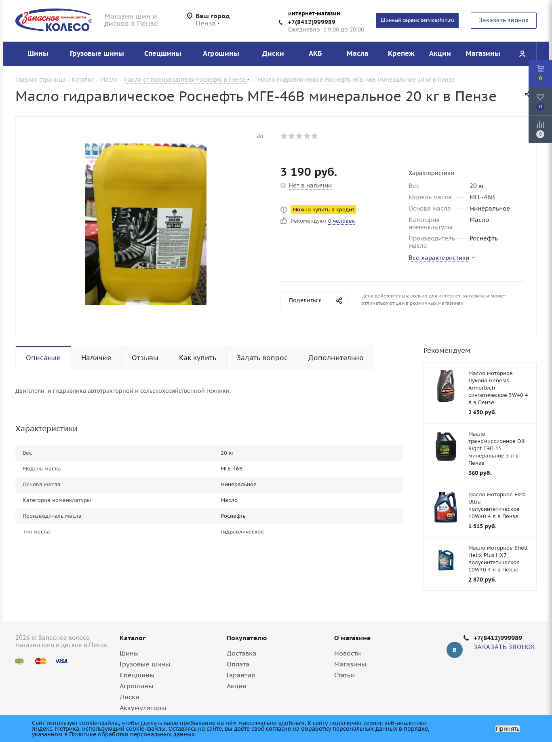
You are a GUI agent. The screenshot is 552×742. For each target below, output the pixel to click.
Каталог (132, 638)
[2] (292, 136)
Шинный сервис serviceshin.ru (417, 20)
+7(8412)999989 (311, 22)
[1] (284, 136)
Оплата (238, 664)
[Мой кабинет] (522, 54)
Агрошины (136, 686)
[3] (299, 136)
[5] (315, 136)
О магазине (352, 638)
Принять (507, 728)
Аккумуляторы (143, 708)
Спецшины (137, 675)
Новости (347, 653)
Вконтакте (455, 650)
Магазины (350, 664)
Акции (237, 686)
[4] (307, 136)
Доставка (241, 653)
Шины (129, 653)
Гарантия (241, 675)
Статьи (344, 675)
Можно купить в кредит (323, 209)
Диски (129, 697)
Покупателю (247, 638)
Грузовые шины (145, 664)
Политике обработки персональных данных (132, 734)
